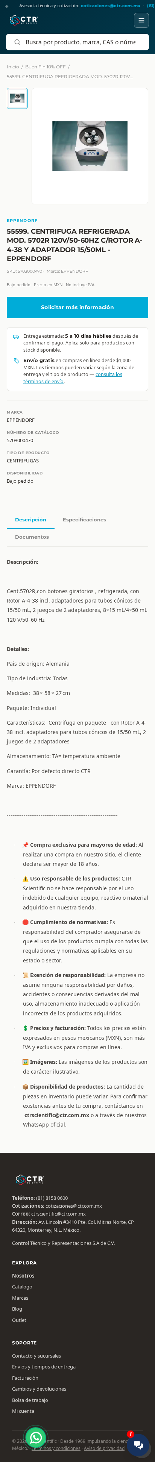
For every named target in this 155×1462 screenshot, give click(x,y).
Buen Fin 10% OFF (45, 66)
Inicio (13, 66)
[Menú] (141, 20)
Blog (17, 1308)
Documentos (32, 537)
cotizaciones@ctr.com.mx (74, 1205)
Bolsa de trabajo (30, 1400)
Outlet (19, 1320)
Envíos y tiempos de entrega (44, 1366)
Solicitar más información (77, 307)
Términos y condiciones (56, 1448)
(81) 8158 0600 (52, 1198)
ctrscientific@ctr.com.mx (58, 1213)
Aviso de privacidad (104, 1448)
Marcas (20, 1297)
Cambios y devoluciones (39, 1388)
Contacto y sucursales (36, 1355)
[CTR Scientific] (24, 20)
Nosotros (23, 1275)
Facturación (25, 1377)
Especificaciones (84, 520)
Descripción (30, 520)
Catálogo (22, 1286)
